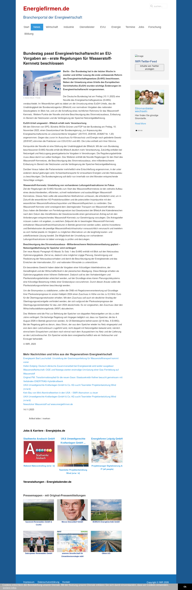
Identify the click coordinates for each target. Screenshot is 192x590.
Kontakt (66, 581)
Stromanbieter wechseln (144, 109)
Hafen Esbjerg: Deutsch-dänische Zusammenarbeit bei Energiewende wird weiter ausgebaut (68, 365)
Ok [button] (185, 586)
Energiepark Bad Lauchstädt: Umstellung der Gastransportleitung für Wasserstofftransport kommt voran (70, 360)
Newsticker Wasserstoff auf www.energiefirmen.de (48, 404)
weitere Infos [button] (9, 588)
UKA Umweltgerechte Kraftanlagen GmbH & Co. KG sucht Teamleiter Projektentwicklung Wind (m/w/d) (69, 386)
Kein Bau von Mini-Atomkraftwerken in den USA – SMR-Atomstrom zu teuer (60, 392)
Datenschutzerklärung (48, 581)
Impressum (28, 581)
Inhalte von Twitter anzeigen (149, 67)
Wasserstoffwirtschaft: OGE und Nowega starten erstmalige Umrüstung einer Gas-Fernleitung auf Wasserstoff (71, 371)
